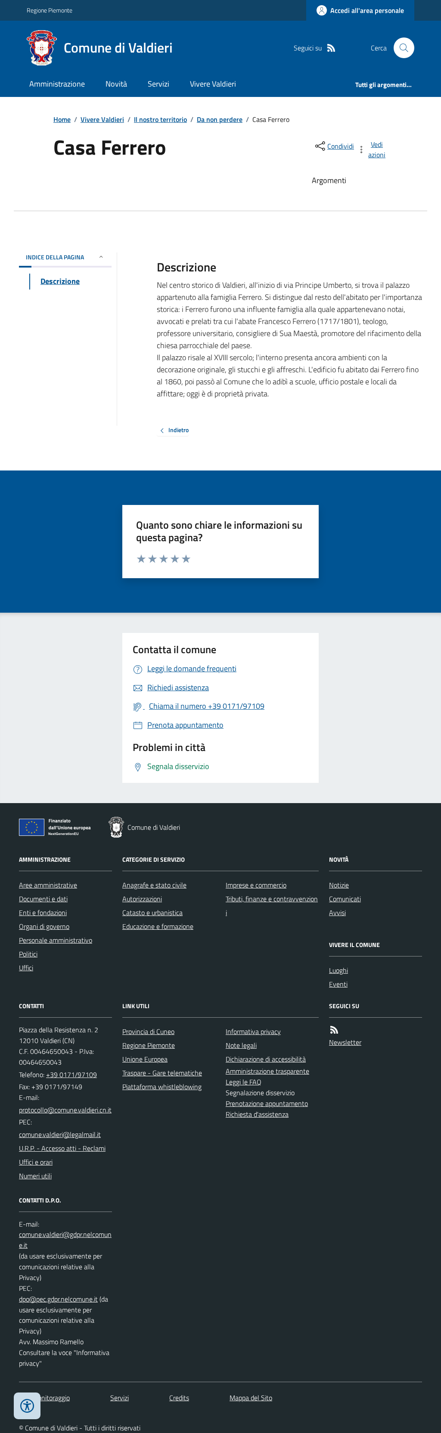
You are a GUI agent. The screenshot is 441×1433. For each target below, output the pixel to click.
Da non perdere (219, 119)
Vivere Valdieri (213, 84)
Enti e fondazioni (43, 912)
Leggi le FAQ (243, 1082)
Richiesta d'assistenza (257, 1114)
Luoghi (338, 970)
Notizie (339, 885)
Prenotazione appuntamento (267, 1103)
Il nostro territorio (160, 119)
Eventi (338, 984)
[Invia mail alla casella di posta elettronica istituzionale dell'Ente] (65, 1110)
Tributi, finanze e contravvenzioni (272, 906)
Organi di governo (44, 926)
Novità (116, 84)
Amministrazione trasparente (267, 1071)
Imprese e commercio (256, 885)
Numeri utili (35, 1176)
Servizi (158, 84)
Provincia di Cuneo (148, 1031)
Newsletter (345, 1042)
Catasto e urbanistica (152, 912)
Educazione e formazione (157, 926)
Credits (179, 1398)
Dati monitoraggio (44, 1398)
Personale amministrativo (55, 940)
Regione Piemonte (49, 10)
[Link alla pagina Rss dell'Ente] (334, 1030)
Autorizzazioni (142, 899)
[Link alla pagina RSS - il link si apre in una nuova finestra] (331, 48)
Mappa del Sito (251, 1398)
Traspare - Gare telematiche (162, 1073)
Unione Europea (145, 1059)
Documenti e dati (43, 899)
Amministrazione (57, 84)
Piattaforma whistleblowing (162, 1086)
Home (62, 119)
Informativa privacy (253, 1031)
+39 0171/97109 (71, 1074)
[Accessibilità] (27, 1406)
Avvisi (337, 912)
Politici (28, 954)
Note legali (241, 1045)
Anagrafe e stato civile (154, 885)
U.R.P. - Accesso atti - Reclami (62, 1148)
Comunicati (345, 899)
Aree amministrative (48, 885)
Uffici (26, 968)
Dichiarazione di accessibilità (266, 1059)
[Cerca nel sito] (400, 47)
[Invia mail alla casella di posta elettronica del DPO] (65, 1240)
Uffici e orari (36, 1162)
